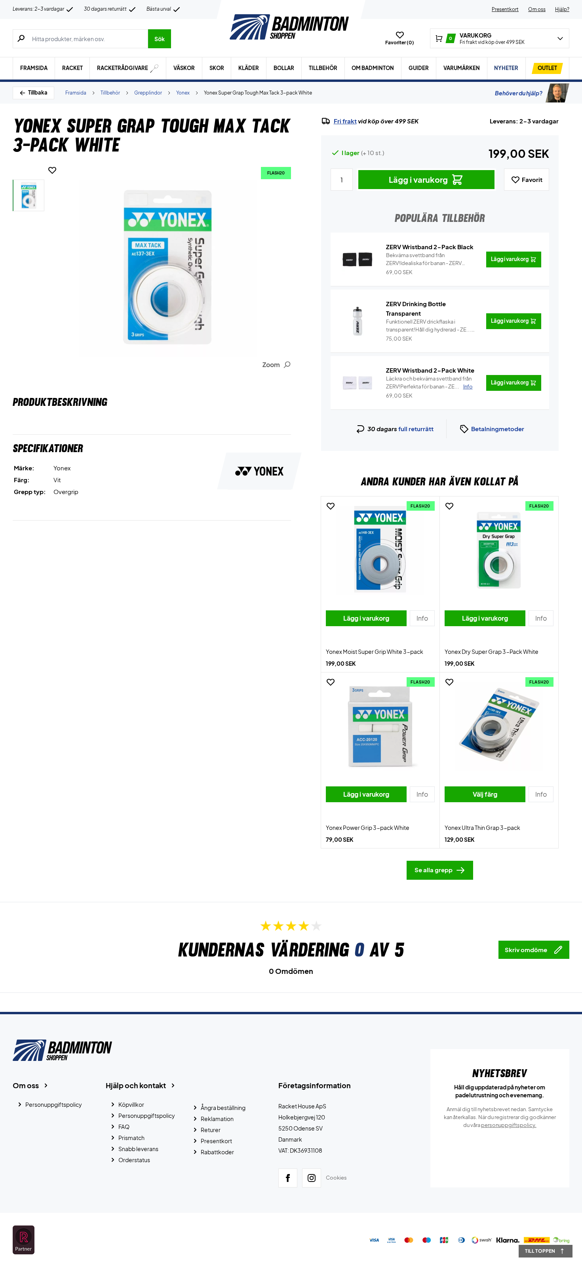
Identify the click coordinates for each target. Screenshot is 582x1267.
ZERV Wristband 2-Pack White (430, 370)
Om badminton (373, 68)
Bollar (284, 68)
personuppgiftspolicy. (508, 1125)
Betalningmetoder (497, 428)
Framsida (34, 68)
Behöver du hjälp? (518, 93)
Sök (159, 38)
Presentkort (505, 9)
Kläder (248, 68)
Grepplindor (148, 93)
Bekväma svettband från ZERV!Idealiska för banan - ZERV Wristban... (424, 259)
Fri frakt (345, 121)
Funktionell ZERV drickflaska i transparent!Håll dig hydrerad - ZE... (428, 325)
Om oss (537, 9)
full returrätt (416, 428)
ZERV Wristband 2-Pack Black (430, 246)
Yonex (183, 93)
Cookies (336, 1177)
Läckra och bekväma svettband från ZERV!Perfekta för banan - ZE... (429, 382)
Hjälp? (562, 9)
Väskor (184, 68)
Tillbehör (323, 68)
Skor (216, 68)
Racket (72, 68)
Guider (419, 68)
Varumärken (461, 68)
